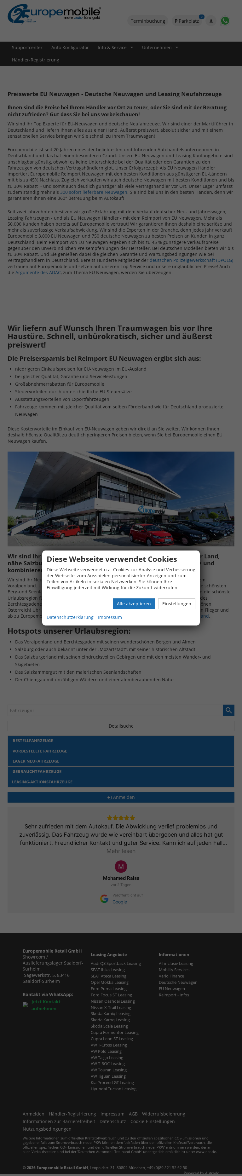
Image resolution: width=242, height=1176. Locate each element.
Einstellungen (176, 604)
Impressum (110, 617)
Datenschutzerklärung (70, 617)
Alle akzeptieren (134, 604)
